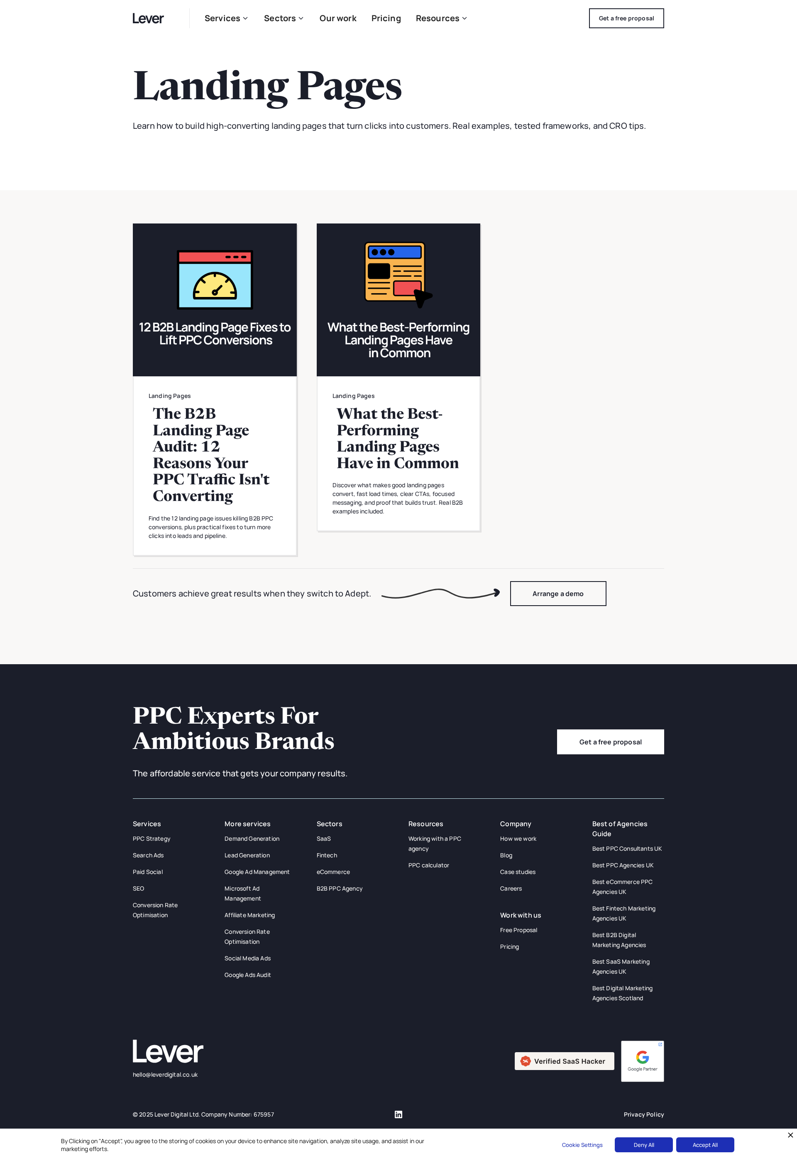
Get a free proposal (610, 741)
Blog (506, 855)
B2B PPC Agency (340, 888)
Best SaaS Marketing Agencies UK (621, 966)
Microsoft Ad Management (243, 893)
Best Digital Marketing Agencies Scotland (622, 993)
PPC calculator (428, 865)
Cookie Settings (582, 1145)
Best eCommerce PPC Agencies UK (622, 887)
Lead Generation (247, 855)
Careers (511, 888)
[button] (227, 18)
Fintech (327, 855)
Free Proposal (518, 930)
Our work (338, 18)
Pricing (386, 18)
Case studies (517, 872)
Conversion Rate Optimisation (155, 910)
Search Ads (148, 855)
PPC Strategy (152, 838)
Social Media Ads (248, 958)
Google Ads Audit (248, 975)
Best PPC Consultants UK (627, 848)
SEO (138, 888)
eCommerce (333, 872)
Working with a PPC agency (434, 843)
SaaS (324, 838)
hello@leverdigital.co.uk (165, 1074)
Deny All (644, 1145)
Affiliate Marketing (250, 915)
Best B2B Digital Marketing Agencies (619, 940)
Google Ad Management (257, 872)
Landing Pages (170, 396)
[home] (153, 18)
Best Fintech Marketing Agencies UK (624, 913)
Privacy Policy (644, 1114)
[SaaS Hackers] (564, 1060)
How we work (518, 838)
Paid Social (148, 872)
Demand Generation (252, 838)
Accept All (705, 1145)
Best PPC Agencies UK (623, 865)
